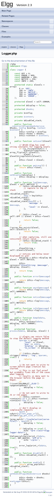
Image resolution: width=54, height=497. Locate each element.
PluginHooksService (34, 126)
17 (5, 73)
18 (5, 75)
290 (5, 472)
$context (28, 117)
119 (5, 182)
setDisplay (15, 175)
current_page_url (27, 414)
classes (13, 47)
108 (5, 173)
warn (35, 288)
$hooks (29, 109)
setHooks (14, 474)
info (35, 308)
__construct (16, 126)
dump (35, 318)
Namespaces (7, 21)
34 (5, 102)
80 (5, 141)
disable (37, 453)
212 (5, 329)
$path (22, 412)
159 (5, 276)
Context (41, 128)
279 (5, 462)
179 (5, 297)
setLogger (16, 481)
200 (5, 318)
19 (5, 77)
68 (5, 124)
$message (42, 182)
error (36, 276)
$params (23, 340)
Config (22, 128)
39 (5, 105)
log (34, 182)
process (14, 331)
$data (41, 318)
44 (5, 109)
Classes (5, 26)
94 (5, 166)
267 (5, 453)
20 (5, 79)
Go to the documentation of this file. (18, 61)
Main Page (6, 11)
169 (5, 288)
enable (36, 462)
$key (26, 196)
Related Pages (8, 16)
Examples (6, 37)
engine (4, 47)
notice (36, 297)
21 (5, 81)
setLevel (37, 141)
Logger (20, 70)
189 (5, 308)
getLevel (37, 166)
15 (5, 70)
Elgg (21, 47)
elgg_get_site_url (27, 415)
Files (4, 32)
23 (5, 85)
